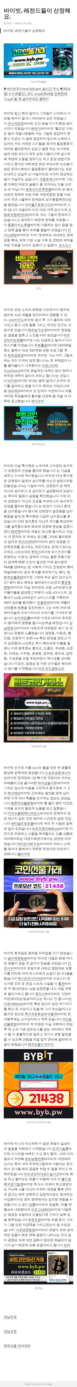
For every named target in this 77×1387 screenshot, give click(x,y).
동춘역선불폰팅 (22, 803)
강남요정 (10, 1317)
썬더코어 (37, 401)
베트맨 (16, 531)
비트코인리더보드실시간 (41, 1174)
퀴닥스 (36, 552)
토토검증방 (16, 355)
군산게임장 (16, 123)
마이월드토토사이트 (39, 205)
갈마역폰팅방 (17, 958)
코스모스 (65, 245)
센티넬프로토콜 (22, 823)
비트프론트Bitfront (45, 829)
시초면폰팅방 (25, 1230)
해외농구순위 (37, 330)
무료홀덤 (40, 345)
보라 (67, 1245)
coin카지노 (16, 320)
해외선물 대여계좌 (17, 1346)
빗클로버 (43, 603)
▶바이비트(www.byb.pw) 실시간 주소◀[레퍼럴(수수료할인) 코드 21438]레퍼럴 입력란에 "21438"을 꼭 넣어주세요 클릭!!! (37, 94)
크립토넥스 (47, 179)
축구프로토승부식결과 (41, 1014)
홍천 (61, 984)
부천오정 (34, 1220)
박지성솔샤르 (47, 783)
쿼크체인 (14, 793)
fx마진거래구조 (28, 844)
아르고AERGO (41, 1210)
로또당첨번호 (34, 1159)
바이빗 (12, 381)
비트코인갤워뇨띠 (51, 669)
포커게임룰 (22, 618)
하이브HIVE (26, 542)
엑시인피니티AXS (30, 978)
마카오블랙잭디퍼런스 (24, 813)
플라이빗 (23, 854)
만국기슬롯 (60, 1149)
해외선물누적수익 (41, 1044)
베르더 (36, 128)
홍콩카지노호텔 (19, 225)
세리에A (14, 391)
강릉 (32, 1205)
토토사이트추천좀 (38, 189)
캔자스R (41, 994)
